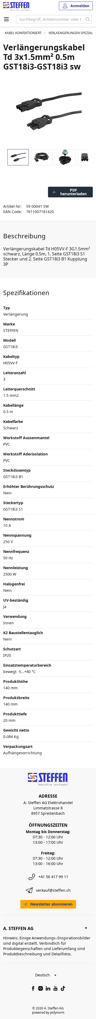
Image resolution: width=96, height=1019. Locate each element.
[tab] (18, 157)
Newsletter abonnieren (51, 904)
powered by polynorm (48, 1012)
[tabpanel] (48, 111)
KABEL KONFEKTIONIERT (23, 33)
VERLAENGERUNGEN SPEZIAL (71, 33)
